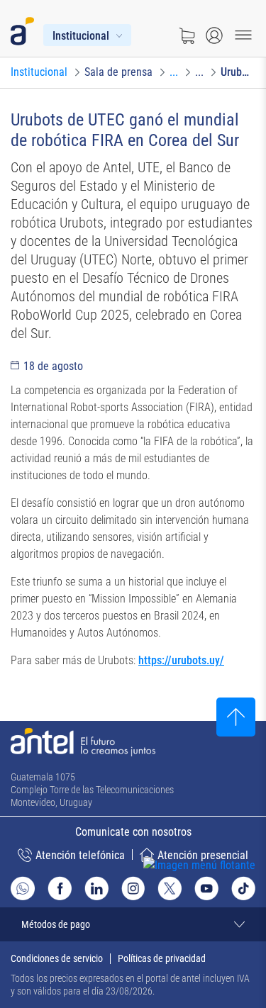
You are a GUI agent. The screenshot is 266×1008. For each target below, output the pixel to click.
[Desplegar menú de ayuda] (221, 891)
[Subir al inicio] (235, 717)
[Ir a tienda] (186, 35)
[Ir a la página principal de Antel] (83, 742)
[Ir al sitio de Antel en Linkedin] (96, 888)
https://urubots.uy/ (181, 660)
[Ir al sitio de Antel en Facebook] (60, 888)
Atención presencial (202, 855)
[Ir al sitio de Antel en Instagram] (133, 888)
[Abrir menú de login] (214, 35)
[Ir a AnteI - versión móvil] (25, 28)
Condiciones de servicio (57, 958)
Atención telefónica (80, 855)
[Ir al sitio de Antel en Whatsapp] (23, 888)
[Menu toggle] (243, 35)
